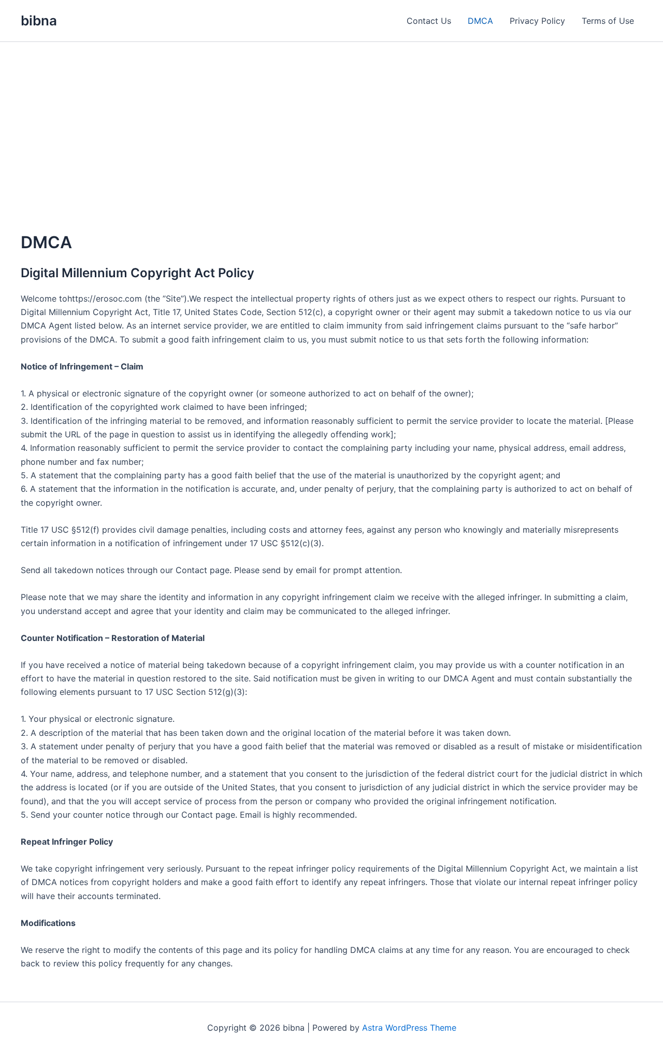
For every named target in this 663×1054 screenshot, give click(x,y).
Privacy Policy (537, 21)
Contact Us (429, 21)
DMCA (480, 21)
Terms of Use (608, 21)
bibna (39, 20)
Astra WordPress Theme (409, 1027)
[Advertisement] (331, 119)
